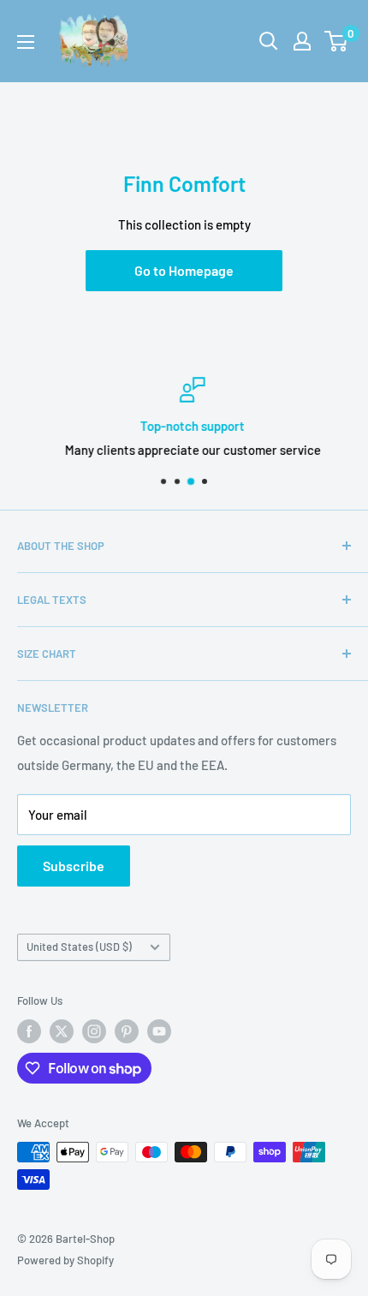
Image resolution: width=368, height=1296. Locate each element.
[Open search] (268, 41)
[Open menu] (25, 42)
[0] (336, 41)
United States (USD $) (79, 946)
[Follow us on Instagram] (94, 1031)
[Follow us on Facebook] (29, 1031)
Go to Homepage (184, 270)
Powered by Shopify (65, 1260)
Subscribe (73, 865)
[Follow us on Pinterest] (127, 1031)
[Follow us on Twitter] (62, 1031)
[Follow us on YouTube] (159, 1031)
